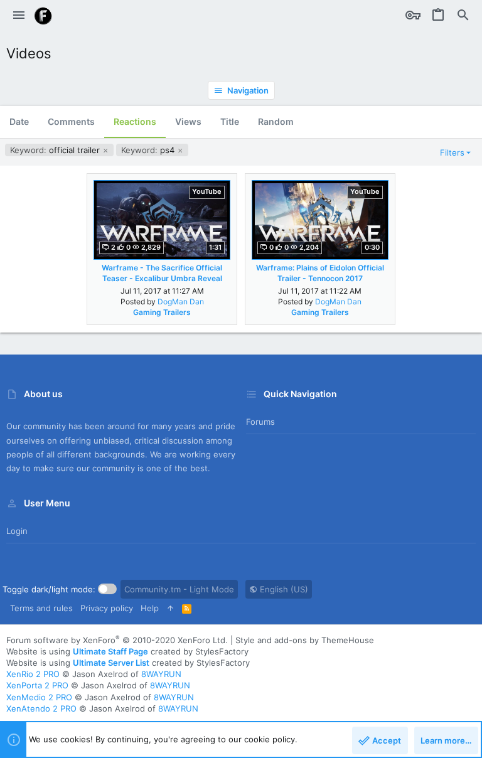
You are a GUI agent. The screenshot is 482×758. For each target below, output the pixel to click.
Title (229, 121)
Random (276, 121)
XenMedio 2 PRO (39, 697)
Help (150, 608)
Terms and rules (41, 608)
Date (19, 121)
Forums (260, 422)
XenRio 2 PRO (33, 674)
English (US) (282, 589)
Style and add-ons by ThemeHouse (304, 640)
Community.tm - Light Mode (179, 589)
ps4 (149, 150)
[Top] (170, 608)
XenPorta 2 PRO (37, 685)
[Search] (463, 16)
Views (188, 121)
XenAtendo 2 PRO (41, 708)
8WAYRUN (161, 674)
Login (17, 531)
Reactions (135, 121)
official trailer (56, 150)
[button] (18, 15)
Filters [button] (452, 152)
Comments (71, 121)
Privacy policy (106, 608)
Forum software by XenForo (117, 640)
